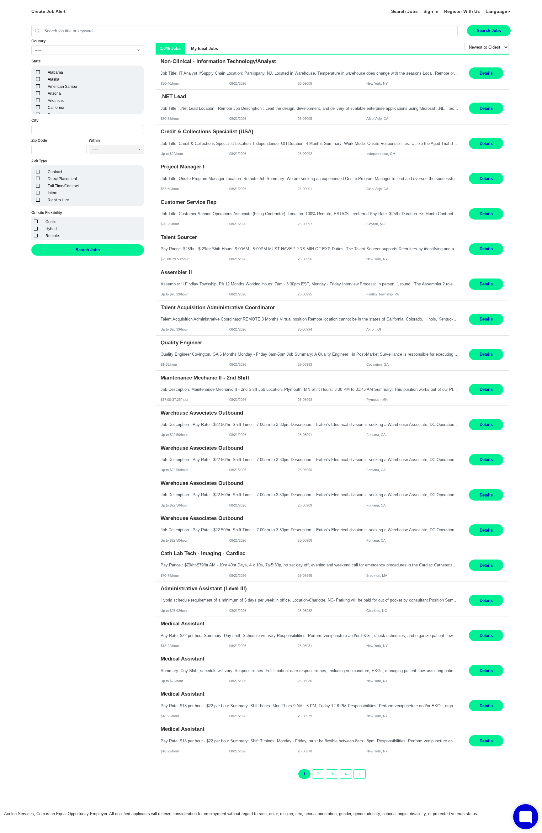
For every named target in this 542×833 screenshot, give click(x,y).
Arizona (54, 93)
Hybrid (51, 229)
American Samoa (62, 86)
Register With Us (462, 11)
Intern (52, 193)
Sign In (430, 11)
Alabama (55, 72)
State (36, 61)
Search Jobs (404, 11)
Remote (52, 236)
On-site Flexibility (46, 212)
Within (94, 140)
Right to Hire (58, 200)
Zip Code (39, 140)
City (35, 120)
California (56, 107)
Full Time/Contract (63, 186)
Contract (55, 172)
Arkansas (56, 100)
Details (486, 73)
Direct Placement (62, 179)
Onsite (50, 222)
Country (38, 41)
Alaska (53, 79)
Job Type (39, 160)
